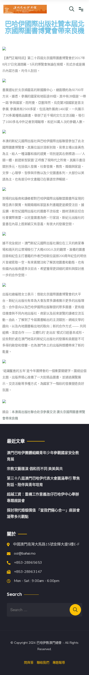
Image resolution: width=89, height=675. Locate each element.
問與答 (28, 662)
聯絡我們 (43, 662)
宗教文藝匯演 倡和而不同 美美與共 (35, 468)
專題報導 (58, 662)
